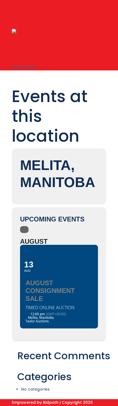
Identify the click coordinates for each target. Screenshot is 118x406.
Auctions (19, 46)
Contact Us (21, 60)
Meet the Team (24, 53)
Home (17, 39)
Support (19, 25)
